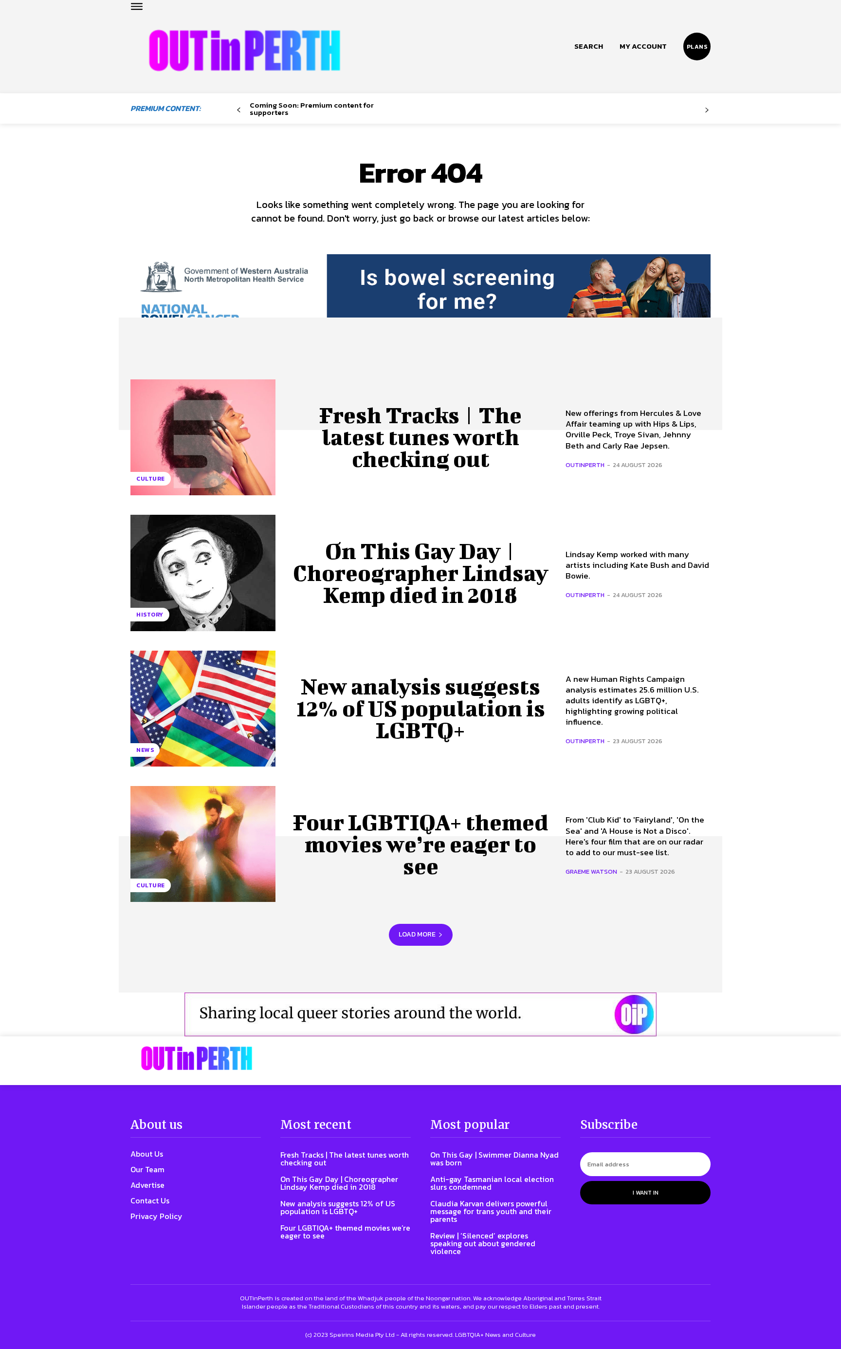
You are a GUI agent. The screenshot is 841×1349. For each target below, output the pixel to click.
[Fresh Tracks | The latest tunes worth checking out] (202, 437)
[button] (588, 46)
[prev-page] (239, 110)
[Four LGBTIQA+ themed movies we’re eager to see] (202, 844)
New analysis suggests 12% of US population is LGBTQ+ (420, 708)
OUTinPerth (585, 464)
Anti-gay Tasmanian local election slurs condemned (492, 1183)
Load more (417, 934)
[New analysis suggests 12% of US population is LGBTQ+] (202, 709)
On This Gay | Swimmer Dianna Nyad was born (494, 1158)
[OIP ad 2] (420, 1014)
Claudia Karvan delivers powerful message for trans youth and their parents (490, 1211)
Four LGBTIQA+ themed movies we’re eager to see (420, 844)
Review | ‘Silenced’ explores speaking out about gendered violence (482, 1243)
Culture (150, 478)
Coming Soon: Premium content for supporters (312, 108)
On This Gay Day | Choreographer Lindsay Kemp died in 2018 (420, 572)
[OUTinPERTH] (244, 50)
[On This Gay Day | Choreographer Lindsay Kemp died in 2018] (202, 573)
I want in (645, 1192)
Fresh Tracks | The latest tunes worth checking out (420, 436)
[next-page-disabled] (707, 110)
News (145, 750)
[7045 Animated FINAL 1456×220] (420, 298)
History (150, 614)
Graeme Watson (591, 871)
